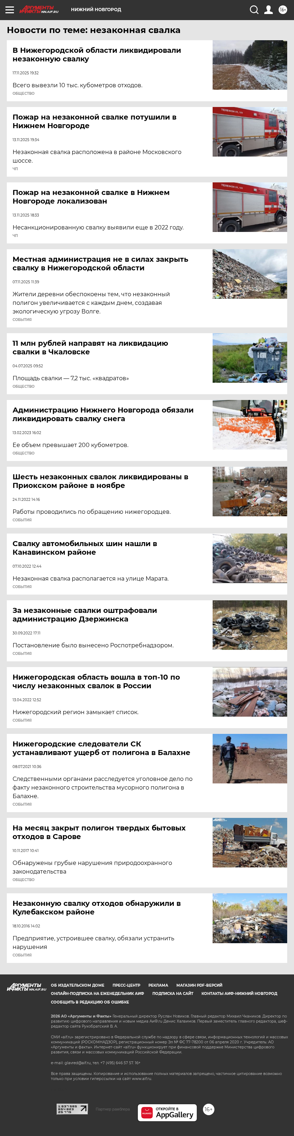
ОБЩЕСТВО (23, 94)
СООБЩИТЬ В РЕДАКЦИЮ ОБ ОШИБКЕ (90, 1002)
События (22, 320)
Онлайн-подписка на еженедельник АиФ (97, 993)
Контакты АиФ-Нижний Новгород (239, 993)
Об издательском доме (77, 985)
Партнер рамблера (113, 1109)
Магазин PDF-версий (199, 985)
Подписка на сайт (172, 993)
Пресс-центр (126, 985)
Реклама (158, 985)
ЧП (15, 169)
